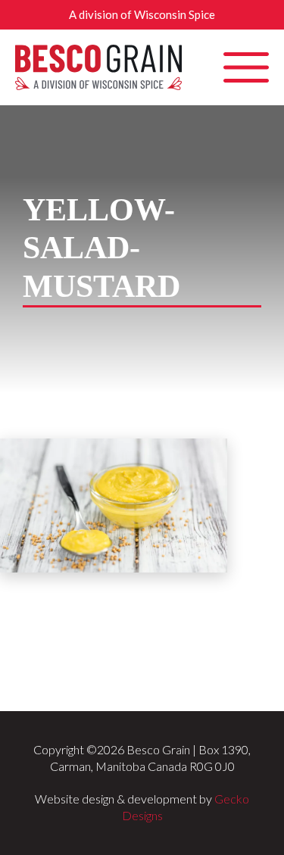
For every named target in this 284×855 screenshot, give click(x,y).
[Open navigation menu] (246, 67)
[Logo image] (98, 67)
